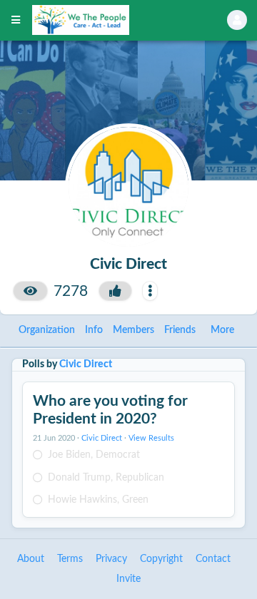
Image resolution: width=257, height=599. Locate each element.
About (30, 559)
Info (94, 330)
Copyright (161, 559)
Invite (128, 579)
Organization (47, 330)
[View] (30, 291)
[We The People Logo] (111, 20)
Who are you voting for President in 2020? (110, 410)
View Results (151, 438)
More (222, 330)
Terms (70, 559)
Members (133, 330)
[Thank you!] (115, 291)
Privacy (111, 559)
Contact (213, 559)
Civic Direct (85, 364)
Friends (180, 330)
